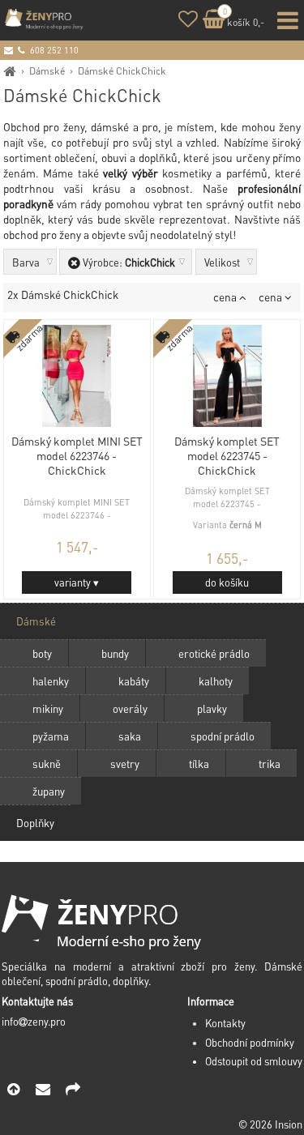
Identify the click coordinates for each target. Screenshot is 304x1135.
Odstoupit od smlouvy (253, 1061)
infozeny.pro (34, 1021)
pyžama (50, 736)
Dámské (47, 70)
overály (130, 708)
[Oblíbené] (188, 21)
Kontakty (225, 1023)
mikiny (47, 708)
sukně (46, 763)
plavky (212, 708)
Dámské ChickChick (122, 70)
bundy (115, 653)
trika (269, 763)
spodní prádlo (223, 736)
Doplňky (35, 823)
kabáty (133, 681)
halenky (50, 681)
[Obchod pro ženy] (10, 70)
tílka (199, 763)
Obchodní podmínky (249, 1042)
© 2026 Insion (270, 1124)
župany (48, 791)
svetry (124, 763)
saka (129, 736)
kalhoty (216, 681)
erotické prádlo (214, 653)
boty (42, 653)
